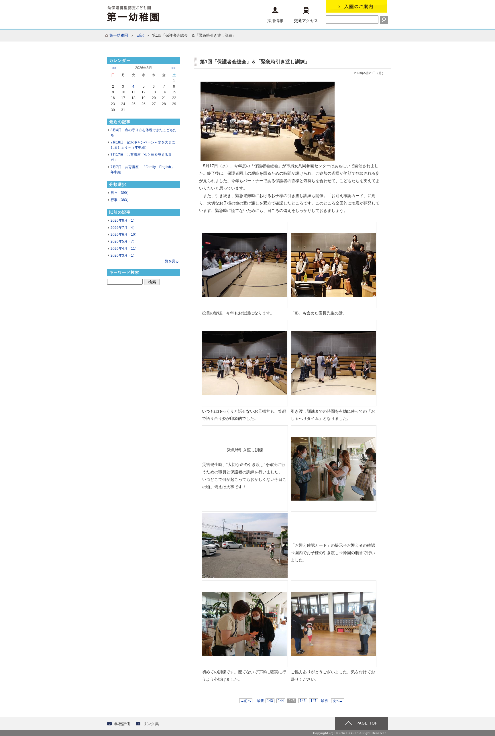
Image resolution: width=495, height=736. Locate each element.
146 (303, 700)
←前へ (246, 700)
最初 (324, 700)
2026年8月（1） (123, 220)
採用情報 (275, 20)
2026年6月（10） (124, 234)
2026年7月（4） (123, 227)
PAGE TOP (367, 723)
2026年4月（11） (124, 248)
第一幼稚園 (118, 35)
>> (174, 68)
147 (313, 700)
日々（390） (120, 192)
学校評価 (122, 723)
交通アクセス (306, 20)
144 (281, 700)
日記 (140, 35)
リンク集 (151, 723)
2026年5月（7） (123, 241)
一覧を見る (170, 261)
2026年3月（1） (123, 255)
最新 (260, 700)
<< (114, 68)
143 (270, 700)
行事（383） (120, 200)
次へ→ (338, 700)
